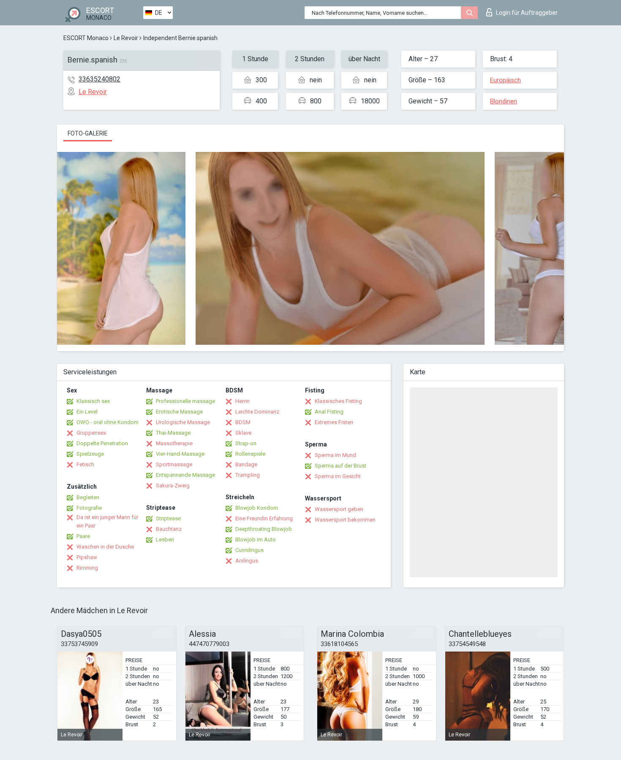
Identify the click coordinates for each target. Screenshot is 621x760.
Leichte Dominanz (257, 411)
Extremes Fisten (334, 422)
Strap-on (245, 443)
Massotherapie (174, 443)
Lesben (165, 539)
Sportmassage (174, 464)
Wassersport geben (339, 509)
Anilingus (246, 560)
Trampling (247, 475)
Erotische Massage (179, 411)
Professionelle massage (185, 401)
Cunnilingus (249, 550)
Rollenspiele (250, 454)
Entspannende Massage (185, 475)
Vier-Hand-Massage (180, 454)
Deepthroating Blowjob (263, 529)
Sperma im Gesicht (338, 476)
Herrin (242, 401)
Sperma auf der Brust (340, 465)
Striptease (168, 518)
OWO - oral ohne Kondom (107, 422)
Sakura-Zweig (173, 485)
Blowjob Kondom (256, 508)
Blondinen (503, 101)
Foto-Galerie (88, 133)
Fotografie (89, 508)
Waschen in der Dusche (105, 547)
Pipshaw (86, 557)
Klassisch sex (93, 401)
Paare (83, 536)
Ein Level (87, 411)
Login (527, 12)
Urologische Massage (183, 422)
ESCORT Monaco (86, 38)
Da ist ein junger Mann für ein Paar (107, 521)
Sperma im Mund (335, 455)
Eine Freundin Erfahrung (264, 518)
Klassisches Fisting (338, 401)
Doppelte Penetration (102, 443)
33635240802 (99, 79)
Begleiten (87, 497)
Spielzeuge (90, 454)
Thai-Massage (173, 433)
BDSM (243, 422)
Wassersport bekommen (345, 520)
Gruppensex (91, 433)
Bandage (246, 464)
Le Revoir (126, 38)
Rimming (87, 568)
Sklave (243, 433)
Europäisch (505, 80)
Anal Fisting (329, 411)
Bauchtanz (169, 529)
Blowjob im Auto (255, 539)
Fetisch (85, 464)
